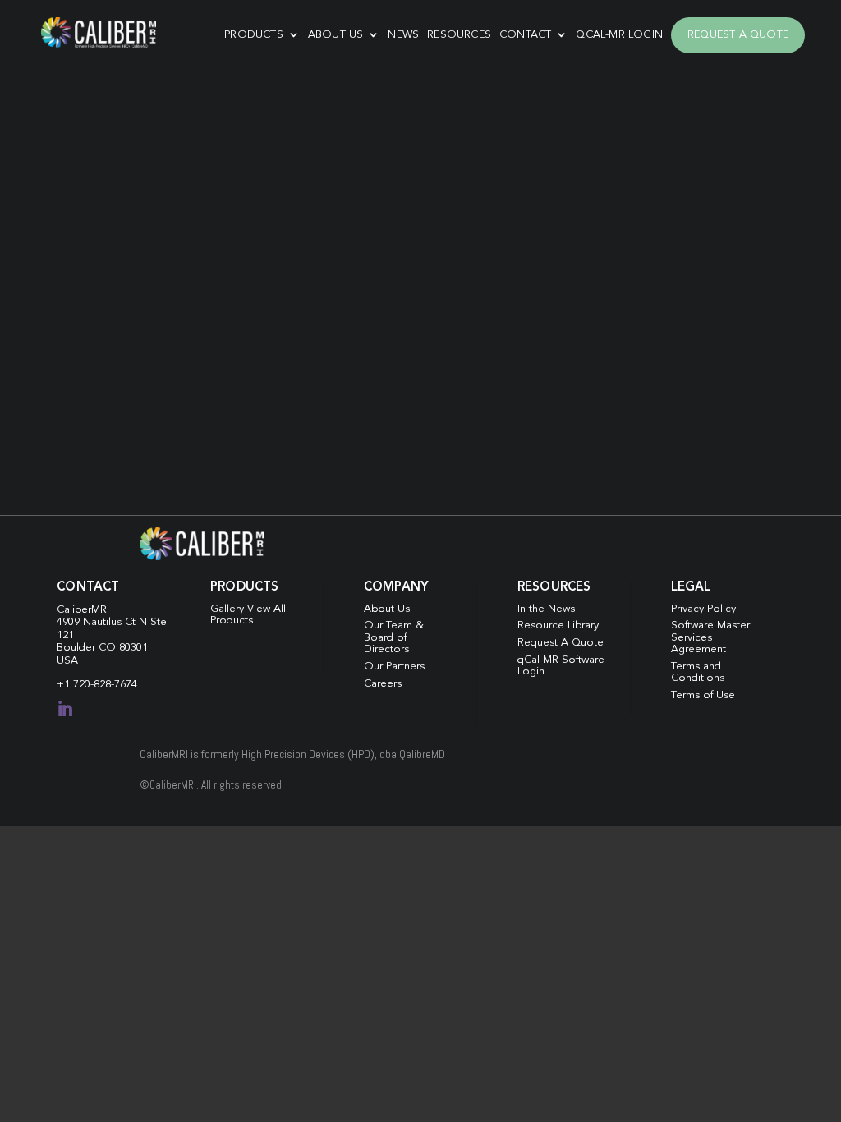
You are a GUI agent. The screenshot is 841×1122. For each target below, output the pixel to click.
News (403, 35)
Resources (459, 35)
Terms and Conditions (697, 672)
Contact (525, 35)
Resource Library (558, 625)
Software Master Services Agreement (710, 637)
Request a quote (112, 437)
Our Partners (394, 666)
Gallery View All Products (248, 615)
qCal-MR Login (619, 35)
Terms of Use (703, 695)
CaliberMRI (83, 610)
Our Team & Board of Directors (394, 637)
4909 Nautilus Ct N (103, 622)
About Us (336, 35)
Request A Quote (737, 35)
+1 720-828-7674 (97, 684)
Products (253, 35)
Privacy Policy (703, 609)
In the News (546, 609)
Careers (383, 683)
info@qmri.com (192, 333)
